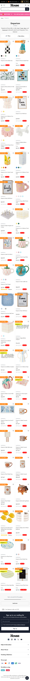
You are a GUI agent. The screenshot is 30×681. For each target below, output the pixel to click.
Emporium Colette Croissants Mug (21, 421)
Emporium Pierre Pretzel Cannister (5, 501)
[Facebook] (8, 639)
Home (2, 18)
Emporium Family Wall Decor (6, 198)
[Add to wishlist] (13, 41)
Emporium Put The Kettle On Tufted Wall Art (21, 87)
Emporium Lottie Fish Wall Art (6, 254)
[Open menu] (1, 5)
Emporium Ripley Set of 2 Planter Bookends (22, 528)
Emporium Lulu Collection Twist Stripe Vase (7, 117)
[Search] (27, 9)
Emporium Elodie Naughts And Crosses (7, 226)
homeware (4, 30)
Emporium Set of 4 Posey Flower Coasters (7, 145)
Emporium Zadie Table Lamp (6, 447)
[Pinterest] (15, 639)
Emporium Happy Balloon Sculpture (21, 338)
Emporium (3, 58)
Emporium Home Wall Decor (21, 310)
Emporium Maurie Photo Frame (22, 585)
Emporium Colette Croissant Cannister (21, 474)
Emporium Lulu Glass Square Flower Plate (21, 394)
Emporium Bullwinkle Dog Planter (22, 501)
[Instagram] (12, 639)
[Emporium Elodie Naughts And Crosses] (7, 214)
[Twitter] (18, 639)
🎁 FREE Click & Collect (7, 1)
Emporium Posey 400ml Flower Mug (22, 201)
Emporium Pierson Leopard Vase (22, 60)
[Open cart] (28, 5)
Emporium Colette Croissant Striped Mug (21, 448)
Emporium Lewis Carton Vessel (7, 172)
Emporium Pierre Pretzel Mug (6, 474)
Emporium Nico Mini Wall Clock (7, 313)
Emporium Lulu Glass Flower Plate (6, 557)
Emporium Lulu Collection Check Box (22, 229)
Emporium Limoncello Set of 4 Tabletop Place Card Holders (7, 528)
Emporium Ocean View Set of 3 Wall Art (7, 421)
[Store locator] (25, 5)
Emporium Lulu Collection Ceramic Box (6, 341)
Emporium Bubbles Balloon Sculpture (21, 143)
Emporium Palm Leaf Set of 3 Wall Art (7, 87)
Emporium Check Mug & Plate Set (22, 257)
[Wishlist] (4, 5)
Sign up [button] (15, 628)
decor (25, 28)
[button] (8, 36)
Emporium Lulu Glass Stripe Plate (7, 585)
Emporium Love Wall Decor (21, 113)
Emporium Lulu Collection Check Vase (22, 173)
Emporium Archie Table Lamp (6, 60)
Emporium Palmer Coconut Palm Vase (7, 394)
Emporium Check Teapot (5, 284)
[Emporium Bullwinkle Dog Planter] (22, 490)
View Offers (25, 1)
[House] (14, 5)
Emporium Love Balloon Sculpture (7, 366)
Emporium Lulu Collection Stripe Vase (22, 367)
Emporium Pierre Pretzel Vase (21, 559)
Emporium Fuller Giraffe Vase (21, 281)
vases (22, 28)
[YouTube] (21, 639)
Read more (15, 31)
